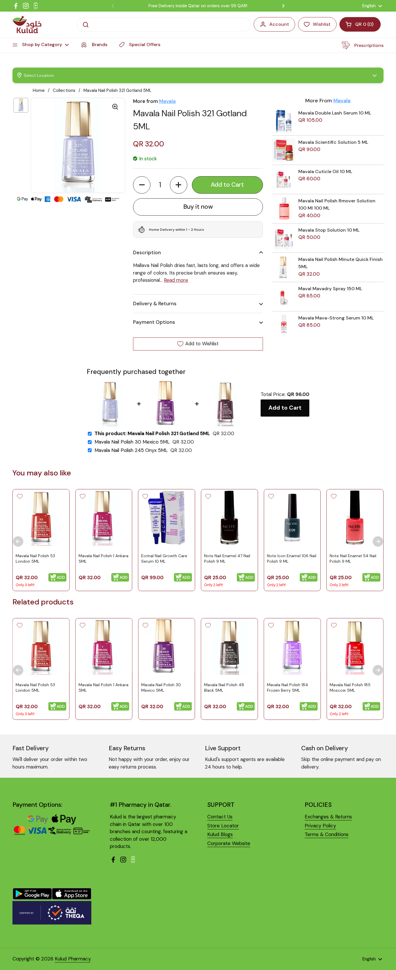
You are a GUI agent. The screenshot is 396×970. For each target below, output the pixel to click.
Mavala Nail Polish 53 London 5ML (35, 558)
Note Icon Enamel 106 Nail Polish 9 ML (291, 558)
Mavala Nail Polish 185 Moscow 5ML (350, 687)
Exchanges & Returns (328, 816)
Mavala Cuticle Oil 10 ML (325, 171)
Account (279, 24)
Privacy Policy (320, 825)
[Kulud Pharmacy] (26, 24)
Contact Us (219, 816)
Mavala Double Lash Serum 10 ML (334, 113)
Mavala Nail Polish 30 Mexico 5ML (132, 442)
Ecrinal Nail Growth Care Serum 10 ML (164, 558)
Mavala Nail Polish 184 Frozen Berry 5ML (287, 687)
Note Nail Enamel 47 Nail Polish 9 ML (227, 558)
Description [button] (147, 252)
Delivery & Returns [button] (155, 303)
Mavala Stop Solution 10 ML (328, 230)
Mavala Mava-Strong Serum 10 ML (336, 318)
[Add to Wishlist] (20, 496)
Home (39, 90)
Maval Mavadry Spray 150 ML (330, 289)
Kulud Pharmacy (72, 959)
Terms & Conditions (326, 834)
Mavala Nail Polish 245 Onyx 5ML (131, 450)
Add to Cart (284, 407)
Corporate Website (228, 843)
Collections (64, 90)
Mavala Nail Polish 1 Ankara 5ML (103, 558)
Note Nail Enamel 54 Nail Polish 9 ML (353, 558)
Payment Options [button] (154, 322)
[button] (141, 185)
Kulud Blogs (220, 834)
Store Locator (223, 825)
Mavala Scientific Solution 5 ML (333, 142)
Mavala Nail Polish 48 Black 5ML (224, 687)
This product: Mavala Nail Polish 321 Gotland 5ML (152, 433)
